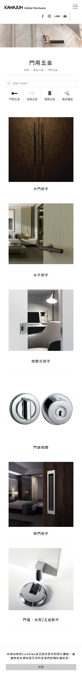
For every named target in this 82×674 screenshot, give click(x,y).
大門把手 (41, 189)
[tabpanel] (41, 35)
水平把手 (41, 275)
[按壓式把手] (41, 320)
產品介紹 (38, 70)
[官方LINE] (57, 17)
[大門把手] (41, 149)
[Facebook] (42, 17)
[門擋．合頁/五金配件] (41, 579)
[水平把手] (41, 233)
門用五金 (53, 70)
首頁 (26, 70)
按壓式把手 (41, 361)
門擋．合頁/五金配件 (41, 619)
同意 (41, 667)
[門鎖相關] (41, 408)
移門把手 (41, 533)
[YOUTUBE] (65, 17)
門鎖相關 (41, 447)
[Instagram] (49, 17)
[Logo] (25, 7)
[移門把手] (41, 494)
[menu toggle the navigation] (75, 6)
